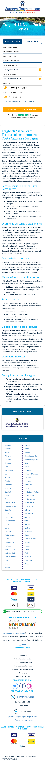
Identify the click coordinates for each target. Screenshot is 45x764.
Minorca (27, 445)
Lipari (7, 560)
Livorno (8, 564)
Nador (26, 449)
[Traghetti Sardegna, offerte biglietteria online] (22, 4)
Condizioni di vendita (23, 659)
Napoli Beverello (30, 456)
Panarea (27, 477)
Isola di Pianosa (10, 557)
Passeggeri (8, 84)
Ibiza (7, 539)
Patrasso (27, 481)
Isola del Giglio (10, 553)
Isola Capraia (10, 549)
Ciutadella (9, 517)
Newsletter (23, 673)
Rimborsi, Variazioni (23, 676)
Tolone (27, 542)
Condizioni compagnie (23, 662)
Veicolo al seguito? (12, 93)
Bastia (7, 477)
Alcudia (8, 449)
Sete (26, 521)
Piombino (28, 485)
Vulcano (27, 564)
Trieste (27, 549)
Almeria (8, 456)
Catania (8, 510)
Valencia (27, 557)
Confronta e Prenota (22, 109)
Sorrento (27, 524)
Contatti (23, 655)
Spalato (27, 528)
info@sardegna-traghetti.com (22, 720)
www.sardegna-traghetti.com (14, 633)
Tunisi (26, 553)
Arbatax (8, 463)
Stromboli (28, 531)
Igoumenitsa (9, 542)
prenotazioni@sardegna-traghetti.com (23, 717)
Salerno (27, 510)
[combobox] (22, 51)
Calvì (7, 495)
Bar (6, 467)
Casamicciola (10, 503)
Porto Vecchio (29, 499)
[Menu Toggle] (40, 4)
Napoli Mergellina (31, 459)
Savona (27, 517)
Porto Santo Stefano (32, 492)
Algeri (7, 452)
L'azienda (23, 652)
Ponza (26, 488)
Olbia (26, 467)
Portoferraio (29, 503)
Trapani (27, 546)
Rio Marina (28, 506)
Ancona (8, 459)
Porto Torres (29, 495)
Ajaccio (8, 445)
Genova (8, 531)
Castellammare (10, 506)
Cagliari (8, 492)
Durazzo (8, 528)
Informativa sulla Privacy (23, 666)
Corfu (7, 524)
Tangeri (27, 535)
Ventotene (28, 560)
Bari (6, 474)
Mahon (7, 567)
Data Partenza (10, 65)
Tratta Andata (10, 47)
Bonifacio (8, 485)
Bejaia (7, 481)
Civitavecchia (10, 521)
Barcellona (9, 470)
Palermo (27, 470)
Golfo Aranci (10, 535)
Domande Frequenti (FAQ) (23, 669)
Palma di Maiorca (31, 474)
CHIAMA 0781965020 (25, 697)
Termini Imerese (30, 539)
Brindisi (8, 488)
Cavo (7, 513)
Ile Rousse (8, 546)
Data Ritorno (9, 74)
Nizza (26, 463)
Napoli (27, 452)
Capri (7, 499)
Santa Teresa (29, 513)
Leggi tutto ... (22, 645)
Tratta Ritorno (10, 56)
